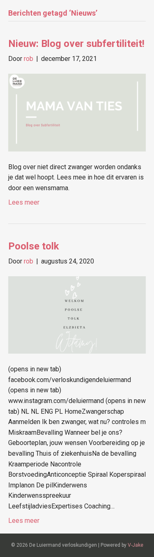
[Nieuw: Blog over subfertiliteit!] (77, 112)
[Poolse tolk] (77, 314)
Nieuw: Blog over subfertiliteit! (76, 43)
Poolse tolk (33, 246)
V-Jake (135, 545)
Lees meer (23, 202)
